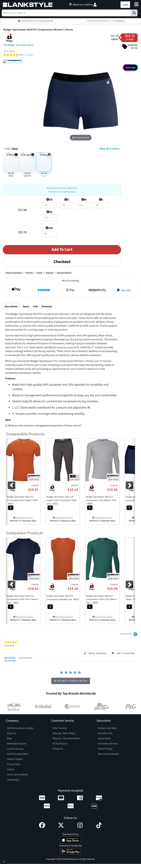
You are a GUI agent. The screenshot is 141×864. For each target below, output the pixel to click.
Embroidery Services (108, 743)
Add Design (130, 67)
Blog (9, 738)
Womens (29, 272)
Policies (10, 769)
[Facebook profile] (42, 827)
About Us (11, 733)
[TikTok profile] (99, 827)
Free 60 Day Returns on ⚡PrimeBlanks (106, 20)
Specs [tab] (26, 306)
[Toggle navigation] (136, 5)
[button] (104, 4)
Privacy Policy (13, 764)
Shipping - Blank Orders (63, 733)
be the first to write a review (70, 681)
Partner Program (15, 759)
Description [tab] (11, 306)
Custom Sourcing (15, 749)
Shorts (39, 272)
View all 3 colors (109, 148)
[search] (134, 12)
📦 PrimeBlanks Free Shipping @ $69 (35, 20)
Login (125, 4)
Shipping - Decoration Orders (66, 738)
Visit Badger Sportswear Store (18, 45)
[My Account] (95, 4)
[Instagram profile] (80, 827)
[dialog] (4, 861)
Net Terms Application (17, 754)
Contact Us (57, 749)
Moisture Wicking (64, 272)
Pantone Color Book (107, 728)
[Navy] (12, 61)
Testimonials (13, 780)
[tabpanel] (62, 391)
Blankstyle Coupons (16, 743)
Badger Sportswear (14, 272)
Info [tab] (35, 306)
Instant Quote (104, 738)
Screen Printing (105, 749)
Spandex (49, 272)
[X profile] (61, 827)
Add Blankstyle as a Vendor (20, 728)
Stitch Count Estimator (108, 754)
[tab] (95, 654)
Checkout (61, 262)
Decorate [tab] (47, 306)
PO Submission (59, 743)
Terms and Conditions (17, 774)
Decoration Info (105, 733)
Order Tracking (59, 728)
